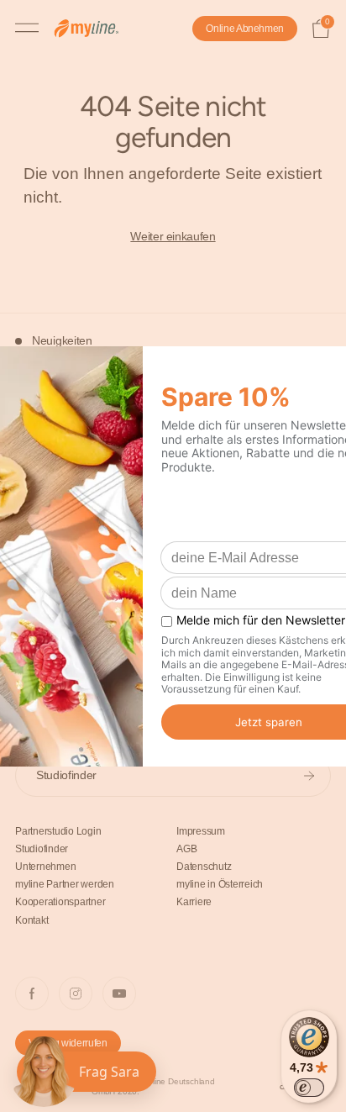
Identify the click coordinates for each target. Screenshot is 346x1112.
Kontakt (31, 920)
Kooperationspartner (60, 902)
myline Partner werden (64, 884)
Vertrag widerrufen (68, 1043)
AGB (186, 849)
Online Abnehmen (245, 28)
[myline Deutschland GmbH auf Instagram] (75, 993)
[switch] (309, 1087)
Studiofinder (66, 775)
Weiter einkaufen (172, 236)
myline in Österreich (219, 884)
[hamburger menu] (27, 28)
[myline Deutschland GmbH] (95, 29)
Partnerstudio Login (58, 831)
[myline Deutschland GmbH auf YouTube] (119, 993)
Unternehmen (45, 866)
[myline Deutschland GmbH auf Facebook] (32, 993)
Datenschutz (203, 866)
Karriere (194, 902)
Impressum (200, 831)
